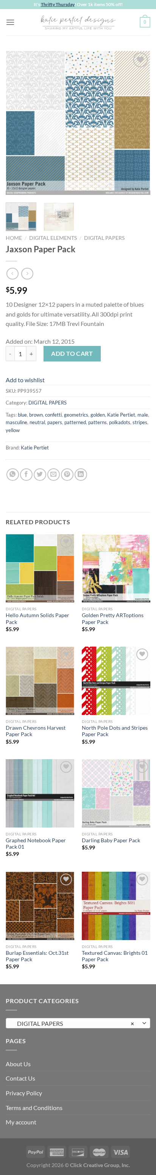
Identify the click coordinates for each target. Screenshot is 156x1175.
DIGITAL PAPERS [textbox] (74, 1023)
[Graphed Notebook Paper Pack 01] (40, 793)
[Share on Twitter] (40, 474)
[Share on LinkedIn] (81, 474)
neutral (37, 422)
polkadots (119, 422)
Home (14, 238)
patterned (75, 422)
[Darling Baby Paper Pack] (116, 793)
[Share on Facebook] (26, 474)
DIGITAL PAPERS (104, 238)
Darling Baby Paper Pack (111, 840)
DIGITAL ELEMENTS (53, 238)
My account (21, 1122)
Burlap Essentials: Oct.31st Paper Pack (37, 956)
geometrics (76, 415)
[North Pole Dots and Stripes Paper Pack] (116, 681)
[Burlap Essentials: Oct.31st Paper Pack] (40, 906)
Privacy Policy (24, 1092)
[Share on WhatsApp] (12, 474)
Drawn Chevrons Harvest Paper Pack (36, 731)
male (142, 415)
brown (36, 415)
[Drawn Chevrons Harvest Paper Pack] (40, 681)
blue (22, 415)
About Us (18, 1063)
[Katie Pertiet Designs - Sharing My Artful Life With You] (78, 22)
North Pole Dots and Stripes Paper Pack (115, 731)
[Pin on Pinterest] (67, 474)
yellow (13, 430)
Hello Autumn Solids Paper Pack (37, 618)
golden (97, 415)
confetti (53, 415)
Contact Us (20, 1078)
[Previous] (18, 122)
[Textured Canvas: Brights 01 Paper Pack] (116, 906)
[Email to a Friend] (53, 474)
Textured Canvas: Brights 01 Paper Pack (115, 956)
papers (54, 422)
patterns (97, 422)
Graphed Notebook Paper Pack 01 (36, 843)
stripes (140, 422)
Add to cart (72, 353)
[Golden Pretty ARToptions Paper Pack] (116, 568)
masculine (16, 422)
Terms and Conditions (34, 1107)
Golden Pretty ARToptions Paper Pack (113, 618)
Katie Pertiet (121, 415)
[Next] (138, 122)
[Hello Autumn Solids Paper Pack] (40, 568)
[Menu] (10, 22)
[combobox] (78, 1023)
